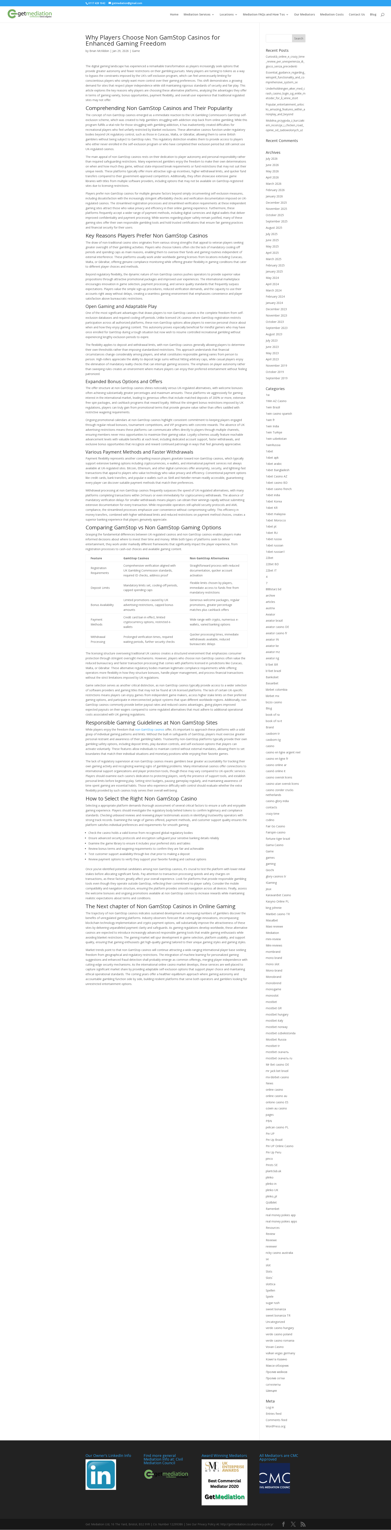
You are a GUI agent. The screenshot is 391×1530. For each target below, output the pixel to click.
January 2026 (274, 196)
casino (270, 746)
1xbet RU (272, 533)
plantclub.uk (273, 1171)
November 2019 (276, 365)
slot (268, 1265)
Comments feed (276, 1420)
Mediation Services (197, 14)
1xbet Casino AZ (276, 476)
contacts (271, 807)
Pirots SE (272, 1165)
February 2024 (275, 296)
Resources (273, 1228)
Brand (270, 727)
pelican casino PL (277, 1127)
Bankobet (272, 677)
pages (270, 1115)
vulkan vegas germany (280, 1353)
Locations (227, 14)
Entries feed (273, 1414)
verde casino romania (280, 1340)
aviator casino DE (277, 627)
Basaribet (272, 683)
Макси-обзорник (277, 1365)
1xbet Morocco (276, 520)
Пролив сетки (275, 1378)
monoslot (272, 995)
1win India (272, 426)
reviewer (271, 1246)
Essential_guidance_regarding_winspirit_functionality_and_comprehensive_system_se (285, 77)
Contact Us (357, 14)
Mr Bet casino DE (277, 1064)
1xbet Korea (274, 501)
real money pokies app (281, 1215)
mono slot (272, 964)
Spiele (269, 1296)
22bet (269, 558)
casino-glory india (277, 801)
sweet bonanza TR (278, 1315)
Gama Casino (274, 845)
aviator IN (272, 639)
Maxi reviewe (274, 926)
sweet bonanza (276, 1309)
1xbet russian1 (275, 552)
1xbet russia (274, 539)
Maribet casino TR (278, 914)
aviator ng (272, 658)
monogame (273, 989)
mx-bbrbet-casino (277, 1077)
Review (270, 1234)
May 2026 (272, 171)
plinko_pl (271, 1196)
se (267, 1259)
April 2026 (272, 177)
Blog (373, 14)
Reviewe (271, 1240)
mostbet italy (274, 1020)
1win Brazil (273, 407)
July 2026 (272, 158)
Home (174, 14)
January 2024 (274, 303)
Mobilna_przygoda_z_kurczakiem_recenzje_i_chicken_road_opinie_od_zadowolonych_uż (285, 125)
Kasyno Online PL (277, 901)
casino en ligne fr (277, 759)
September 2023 (277, 328)
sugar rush (273, 1303)
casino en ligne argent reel (283, 752)
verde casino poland (279, 1334)
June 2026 (272, 165)
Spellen (270, 1290)
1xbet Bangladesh (277, 470)
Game (136, 51)
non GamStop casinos (149, 729)
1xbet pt (271, 526)
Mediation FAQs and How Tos (264, 14)
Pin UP (270, 1133)
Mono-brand (274, 970)
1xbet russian (274, 545)
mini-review (273, 939)
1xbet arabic (274, 464)
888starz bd (273, 589)
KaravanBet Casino (278, 895)
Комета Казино (276, 1359)
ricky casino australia (279, 1253)
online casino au (276, 1096)
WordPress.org (275, 1426)
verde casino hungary (280, 1328)
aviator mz (273, 652)
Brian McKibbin (99, 51)
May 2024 (272, 278)
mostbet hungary (277, 1014)
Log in (270, 1407)
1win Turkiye (274, 432)
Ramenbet (272, 1209)
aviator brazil (274, 620)
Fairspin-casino (276, 832)
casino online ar (276, 765)
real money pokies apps (281, 1221)
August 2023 (274, 334)
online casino (274, 1089)
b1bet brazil (273, 671)
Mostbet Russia (276, 1039)
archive (270, 595)
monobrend (273, 983)
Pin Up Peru (273, 1152)
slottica (270, 1284)
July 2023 (272, 340)
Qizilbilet (271, 1202)
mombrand (273, 952)
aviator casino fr (276, 633)
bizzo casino (274, 702)
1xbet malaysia (276, 514)
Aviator (270, 614)
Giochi (270, 870)
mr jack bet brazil (277, 1071)
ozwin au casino (276, 1108)
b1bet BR (272, 664)
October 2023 (275, 322)
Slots (269, 1271)
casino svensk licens (279, 777)
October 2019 (275, 372)
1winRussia (273, 445)
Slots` (269, 1278)
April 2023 (272, 359)
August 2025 (274, 228)
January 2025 (274, 271)
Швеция (271, 1391)
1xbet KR (272, 508)
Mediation (272, 933)
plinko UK (272, 1190)
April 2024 (272, 284)
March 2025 (273, 259)
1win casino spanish (279, 413)
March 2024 (273, 290)
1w (268, 395)
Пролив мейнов (276, 1372)
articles (270, 602)
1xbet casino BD (277, 483)
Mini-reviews (274, 945)
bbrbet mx (272, 696)
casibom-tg (273, 740)
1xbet (269, 451)
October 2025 (275, 215)
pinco (269, 1159)
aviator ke (272, 646)
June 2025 (272, 240)
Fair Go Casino (275, 826)
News (269, 1083)
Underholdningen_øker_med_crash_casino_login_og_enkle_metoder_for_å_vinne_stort (285, 93)
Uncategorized (275, 1322)
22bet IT (271, 570)
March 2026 (273, 184)
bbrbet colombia (276, 689)
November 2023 (276, 315)
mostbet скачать (277, 1052)
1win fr (270, 420)
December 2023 (276, 309)
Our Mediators (304, 14)
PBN (269, 1121)
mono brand (274, 958)
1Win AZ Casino (276, 401)
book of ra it (274, 721)
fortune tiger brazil (278, 839)
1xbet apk (272, 457)
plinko (269, 1177)
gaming (271, 864)
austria (270, 608)
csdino (270, 820)
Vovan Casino (275, 1347)
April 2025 (272, 253)
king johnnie (274, 908)
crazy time (272, 814)
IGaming (271, 883)
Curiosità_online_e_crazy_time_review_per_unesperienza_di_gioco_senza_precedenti (285, 61)
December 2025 (276, 202)
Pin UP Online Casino (279, 1146)
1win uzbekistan (276, 439)
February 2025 (275, 265)
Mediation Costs (332, 14)
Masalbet (272, 920)
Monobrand (273, 977)
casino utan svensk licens (282, 784)
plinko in (271, 1184)
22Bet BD (272, 564)
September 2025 (277, 221)
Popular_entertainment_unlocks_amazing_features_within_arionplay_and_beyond (285, 109)
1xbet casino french (279, 489)
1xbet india (273, 495)
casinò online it (276, 771)
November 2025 (276, 209)
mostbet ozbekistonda (280, 1033)
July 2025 (272, 234)
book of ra (273, 715)
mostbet (271, 1002)
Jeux (268, 889)
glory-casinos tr (276, 876)
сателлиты (273, 1384)
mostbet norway (277, 1027)
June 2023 (272, 347)
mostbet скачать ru (279, 1058)
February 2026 (275, 190)
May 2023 (272, 353)
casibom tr (273, 733)
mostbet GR (274, 1008)
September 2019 (277, 378)
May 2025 (272, 246)
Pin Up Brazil (274, 1140)
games (270, 858)
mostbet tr (273, 1046)
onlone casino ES (277, 1102)
